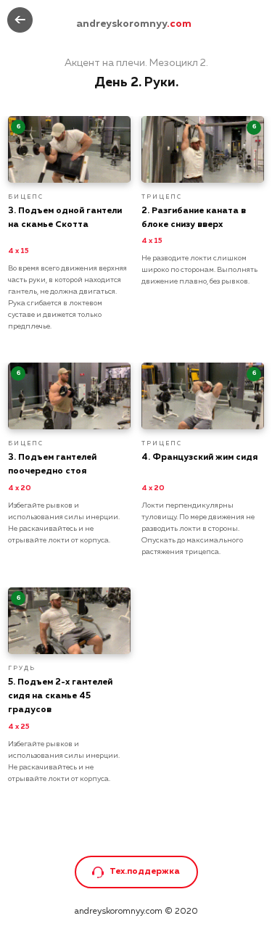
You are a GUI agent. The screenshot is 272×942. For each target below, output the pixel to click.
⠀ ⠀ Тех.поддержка (136, 871)
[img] (20, 20)
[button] (98, 872)
